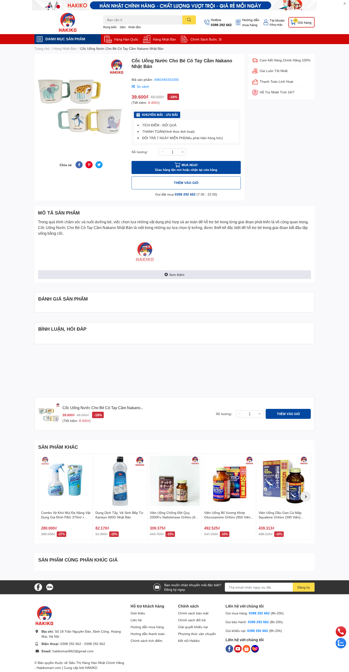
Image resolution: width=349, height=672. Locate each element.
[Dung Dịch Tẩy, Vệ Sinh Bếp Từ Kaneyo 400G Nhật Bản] (120, 481)
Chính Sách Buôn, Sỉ (206, 39)
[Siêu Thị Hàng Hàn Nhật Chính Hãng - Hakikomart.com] (67, 22)
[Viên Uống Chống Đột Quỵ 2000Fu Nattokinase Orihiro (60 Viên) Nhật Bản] (174, 481)
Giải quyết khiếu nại (193, 627)
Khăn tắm (134, 27)
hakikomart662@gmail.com (73, 651)
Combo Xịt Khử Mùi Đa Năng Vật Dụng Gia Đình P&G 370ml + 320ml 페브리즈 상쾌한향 (65, 517)
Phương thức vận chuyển (197, 634)
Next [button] (305, 496)
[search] (189, 19)
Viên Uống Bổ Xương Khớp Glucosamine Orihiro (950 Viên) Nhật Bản (228, 517)
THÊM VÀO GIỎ (186, 183)
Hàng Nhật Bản (164, 39)
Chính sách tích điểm (146, 641)
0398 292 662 (221, 25)
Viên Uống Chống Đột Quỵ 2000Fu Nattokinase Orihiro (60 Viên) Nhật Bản (173, 517)
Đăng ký (303, 587)
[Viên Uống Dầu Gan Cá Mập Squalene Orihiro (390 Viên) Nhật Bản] (283, 481)
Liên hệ (136, 620)
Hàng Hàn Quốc (126, 39)
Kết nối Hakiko (189, 641)
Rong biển (110, 27)
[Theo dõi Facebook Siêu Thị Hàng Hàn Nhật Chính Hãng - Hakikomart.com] (38, 587)
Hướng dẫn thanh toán (148, 634)
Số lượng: (140, 152)
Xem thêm (176, 275)
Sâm (123, 27)
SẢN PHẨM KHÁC (58, 447)
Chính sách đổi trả (192, 620)
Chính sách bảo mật (193, 613)
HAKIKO (91, 668)
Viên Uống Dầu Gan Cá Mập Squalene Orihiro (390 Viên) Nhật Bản (280, 517)
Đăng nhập (276, 24)
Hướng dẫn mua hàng (250, 22)
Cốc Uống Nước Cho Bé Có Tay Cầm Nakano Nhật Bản (85, 227)
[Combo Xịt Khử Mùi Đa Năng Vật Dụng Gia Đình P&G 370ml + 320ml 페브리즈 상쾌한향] (66, 481)
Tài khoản (277, 20)
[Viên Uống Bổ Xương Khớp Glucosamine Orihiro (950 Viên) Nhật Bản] (229, 481)
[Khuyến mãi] (174, 5)
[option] (81, 102)
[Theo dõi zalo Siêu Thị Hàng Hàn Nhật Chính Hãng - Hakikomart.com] (49, 587)
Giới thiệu (138, 613)
